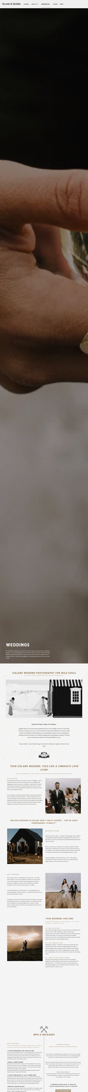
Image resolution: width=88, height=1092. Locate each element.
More (61, 4)
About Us (34, 4)
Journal (26, 4)
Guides (55, 4)
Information (45, 4)
